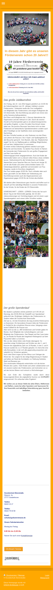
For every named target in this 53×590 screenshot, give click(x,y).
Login (47, 575)
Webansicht (44, 578)
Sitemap (21, 575)
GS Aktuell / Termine (13, 549)
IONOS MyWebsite (11, 585)
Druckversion (11, 575)
